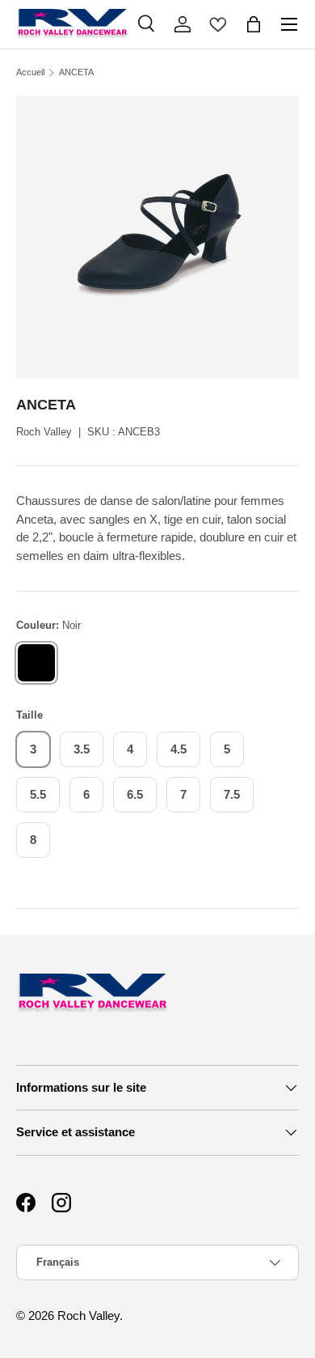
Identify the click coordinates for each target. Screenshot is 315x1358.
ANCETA (76, 72)
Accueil (30, 72)
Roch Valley (44, 432)
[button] (253, 24)
